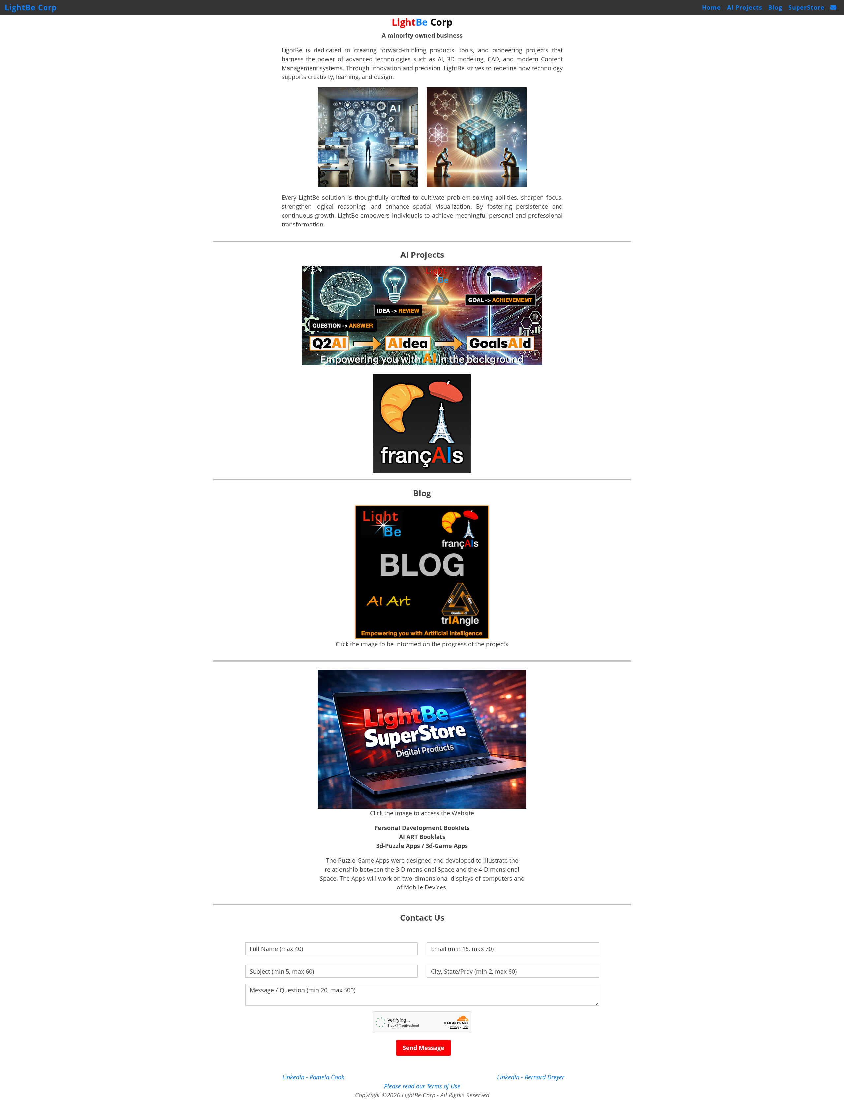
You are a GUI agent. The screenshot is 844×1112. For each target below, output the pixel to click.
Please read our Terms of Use (422, 1086)
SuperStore (806, 7)
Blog (775, 7)
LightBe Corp (31, 7)
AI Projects (744, 7)
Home (711, 7)
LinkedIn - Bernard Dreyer (530, 1077)
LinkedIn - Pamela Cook (313, 1077)
